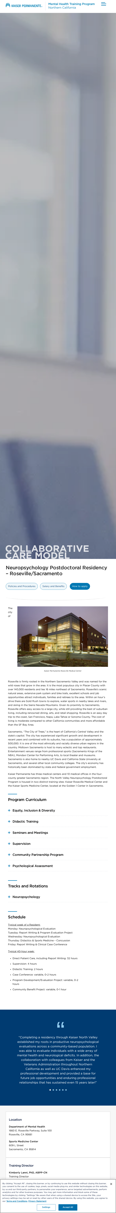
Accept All (68, 1207)
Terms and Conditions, (17, 1201)
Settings (46, 1207)
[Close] (111, 1184)
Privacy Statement (37, 1201)
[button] (103, 4)
